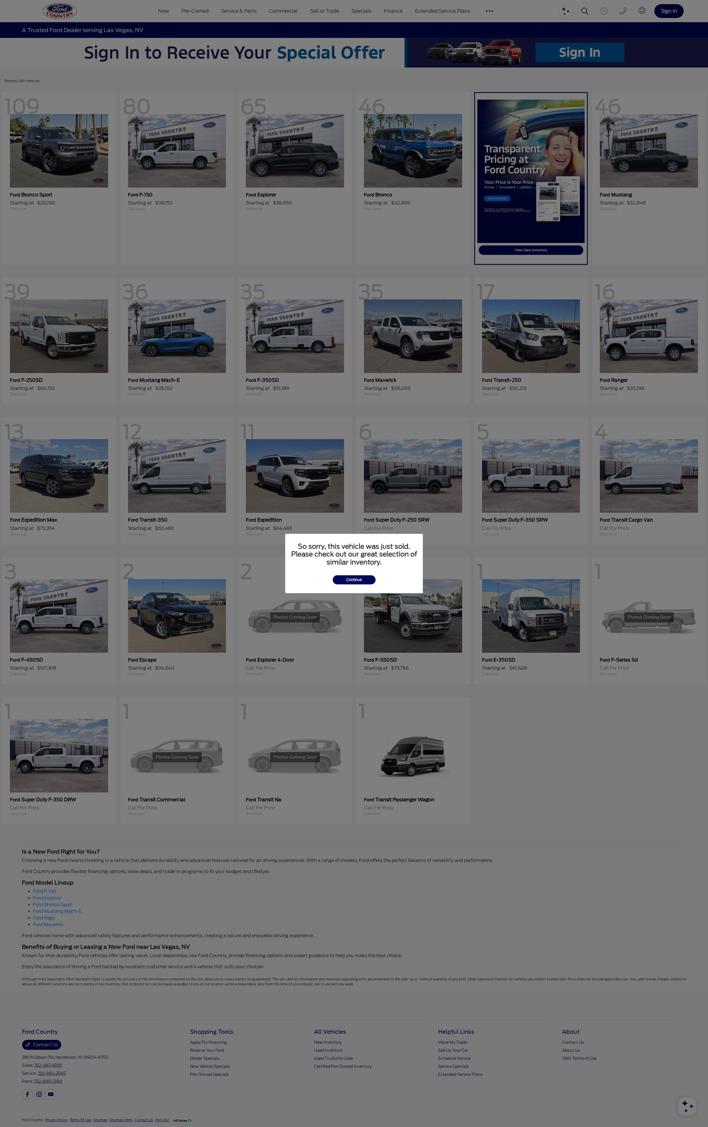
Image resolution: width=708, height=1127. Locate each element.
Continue (354, 580)
